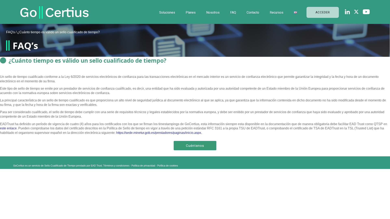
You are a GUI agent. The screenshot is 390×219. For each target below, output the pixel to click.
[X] (356, 11)
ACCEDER (322, 12)
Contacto (253, 12)
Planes (191, 12)
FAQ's (10, 32)
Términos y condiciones (116, 165)
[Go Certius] (54, 12)
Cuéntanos (195, 146)
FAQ (233, 12)
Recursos (276, 12)
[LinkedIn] (347, 11)
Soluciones (167, 12)
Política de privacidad (143, 165)
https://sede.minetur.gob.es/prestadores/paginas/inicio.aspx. (159, 132)
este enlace (8, 128)
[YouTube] (366, 11)
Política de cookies (167, 165)
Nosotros (213, 12)
